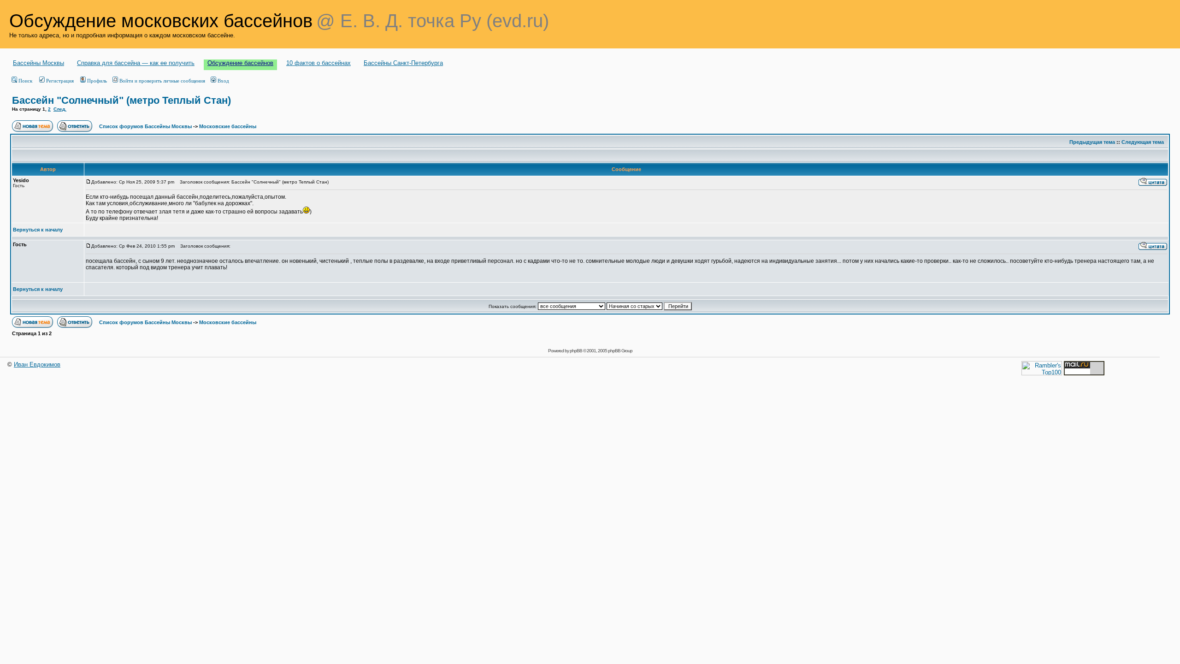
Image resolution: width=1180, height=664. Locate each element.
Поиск (25, 80)
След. (59, 109)
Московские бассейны (227, 126)
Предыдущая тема (1092, 142)
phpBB (576, 350)
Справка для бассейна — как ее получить (136, 62)
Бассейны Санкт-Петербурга (403, 62)
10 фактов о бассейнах (318, 62)
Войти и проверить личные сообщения (162, 80)
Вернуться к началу (38, 229)
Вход (223, 80)
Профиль (97, 80)
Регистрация (60, 80)
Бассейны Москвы (38, 62)
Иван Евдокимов (37, 364)
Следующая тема (1142, 142)
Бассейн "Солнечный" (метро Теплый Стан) (121, 100)
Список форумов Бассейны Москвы (145, 126)
